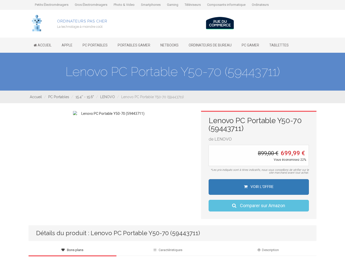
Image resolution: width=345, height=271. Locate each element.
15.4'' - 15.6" (85, 97)
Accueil (36, 97)
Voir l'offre (262, 186)
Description (269, 250)
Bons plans (74, 250)
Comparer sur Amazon (262, 205)
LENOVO (107, 97)
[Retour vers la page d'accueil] (37, 23)
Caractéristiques (169, 250)
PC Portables (58, 97)
